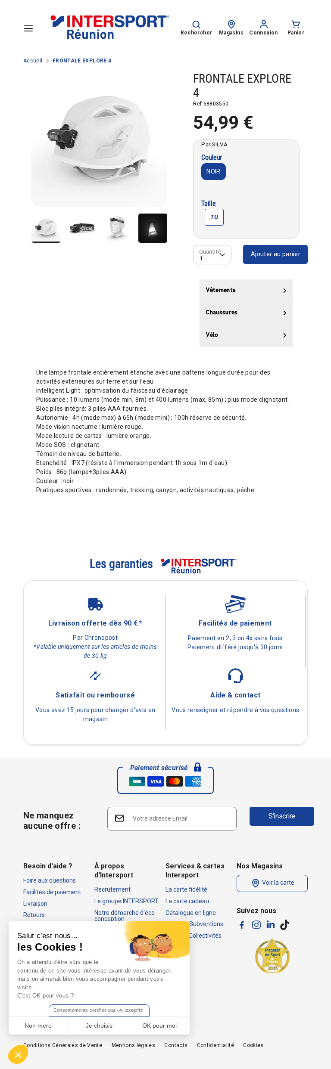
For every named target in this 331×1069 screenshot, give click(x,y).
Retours (34, 914)
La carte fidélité (186, 889)
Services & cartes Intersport (195, 870)
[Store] (231, 23)
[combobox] (212, 254)
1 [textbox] (201, 258)
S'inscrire (282, 816)
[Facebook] (242, 925)
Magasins (231, 33)
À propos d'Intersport (113, 870)
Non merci (39, 1025)
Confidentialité (215, 1045)
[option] (99, 142)
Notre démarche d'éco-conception (125, 915)
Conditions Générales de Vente (62, 1045)
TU (214, 217)
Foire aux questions (49, 880)
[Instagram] (256, 925)
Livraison (35, 903)
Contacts (175, 1045)
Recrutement (112, 889)
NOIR (213, 171)
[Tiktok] (285, 925)
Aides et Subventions (194, 923)
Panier (295, 33)
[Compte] (264, 23)
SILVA (220, 144)
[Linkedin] (270, 924)
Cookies (253, 1045)
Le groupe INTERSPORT (126, 901)
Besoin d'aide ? (47, 866)
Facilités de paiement (52, 892)
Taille (208, 204)
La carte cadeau (187, 901)
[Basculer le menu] (28, 28)
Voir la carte (277, 883)
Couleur (211, 158)
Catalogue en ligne (191, 912)
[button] (18, 1054)
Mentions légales (134, 1045)
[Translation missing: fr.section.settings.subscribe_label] (118, 818)
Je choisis (99, 1025)
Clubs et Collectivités (194, 935)
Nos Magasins (260, 866)
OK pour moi (159, 1025)
